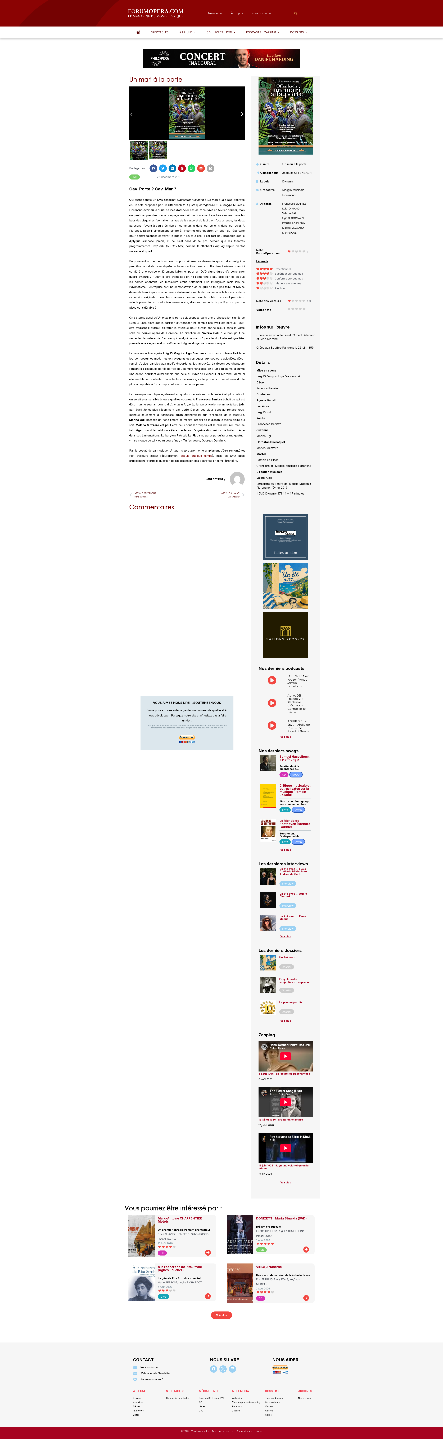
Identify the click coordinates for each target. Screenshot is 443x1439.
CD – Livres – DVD (219, 32)
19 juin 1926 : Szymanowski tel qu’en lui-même (284, 1167)
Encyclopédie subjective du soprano (294, 980)
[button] (187, 32)
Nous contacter (261, 13)
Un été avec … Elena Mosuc (292, 918)
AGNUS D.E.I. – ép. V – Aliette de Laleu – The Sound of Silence (298, 726)
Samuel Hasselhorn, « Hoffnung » (294, 758)
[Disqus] (187, 557)
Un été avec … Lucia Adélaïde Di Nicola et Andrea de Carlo (293, 871)
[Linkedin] (232, 1369)
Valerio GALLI (290, 213)
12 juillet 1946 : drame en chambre (281, 1119)
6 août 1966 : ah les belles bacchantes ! (284, 1073)
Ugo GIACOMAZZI (293, 218)
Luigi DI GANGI (291, 208)
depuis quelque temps (196, 455)
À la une (185, 32)
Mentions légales (200, 1431)
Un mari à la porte (294, 164)
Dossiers (297, 32)
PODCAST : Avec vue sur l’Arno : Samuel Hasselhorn (298, 681)
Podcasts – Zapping (261, 32)
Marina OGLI (289, 232)
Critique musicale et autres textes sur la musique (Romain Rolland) (294, 790)
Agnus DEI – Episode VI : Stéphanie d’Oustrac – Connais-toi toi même (296, 704)
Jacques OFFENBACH (297, 172)
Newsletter (215, 13)
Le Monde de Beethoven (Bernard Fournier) (294, 824)
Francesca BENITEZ (294, 203)
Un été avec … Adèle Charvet (293, 895)
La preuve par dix (290, 1002)
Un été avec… (288, 957)
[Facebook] (213, 1369)
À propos (237, 13)
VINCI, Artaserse (269, 1267)
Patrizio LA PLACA (293, 223)
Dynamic (288, 181)
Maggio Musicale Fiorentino (293, 192)
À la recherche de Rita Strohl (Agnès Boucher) (180, 1268)
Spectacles (160, 32)
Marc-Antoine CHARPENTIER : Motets (181, 1220)
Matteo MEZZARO (293, 227)
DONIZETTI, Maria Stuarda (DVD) (281, 1218)
